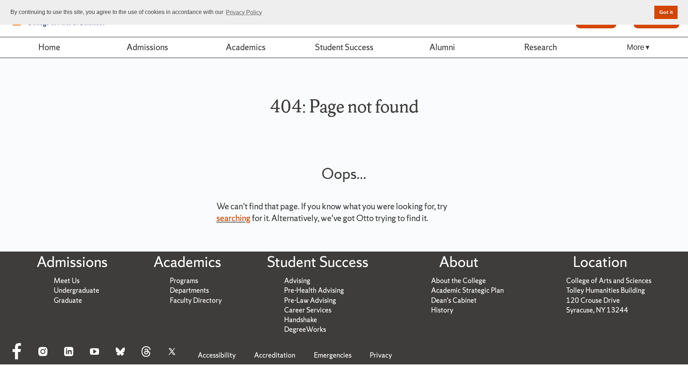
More (635, 47)
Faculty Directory (196, 300)
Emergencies (333, 355)
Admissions (147, 47)
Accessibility (217, 355)
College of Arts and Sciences (608, 280)
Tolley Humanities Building (605, 290)
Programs (184, 280)
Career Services (307, 310)
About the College (458, 280)
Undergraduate (76, 290)
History (442, 310)
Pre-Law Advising (310, 300)
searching (233, 218)
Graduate (68, 300)
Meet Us (67, 280)
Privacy (381, 355)
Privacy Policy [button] (244, 12)
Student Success (344, 47)
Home (49, 47)
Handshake (300, 319)
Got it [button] (666, 12)
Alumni (442, 47)
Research (540, 47)
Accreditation (274, 355)
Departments (189, 290)
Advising (297, 280)
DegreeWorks (305, 329)
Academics (246, 47)
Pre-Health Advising (314, 290)
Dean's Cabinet (454, 300)
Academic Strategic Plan (467, 290)
